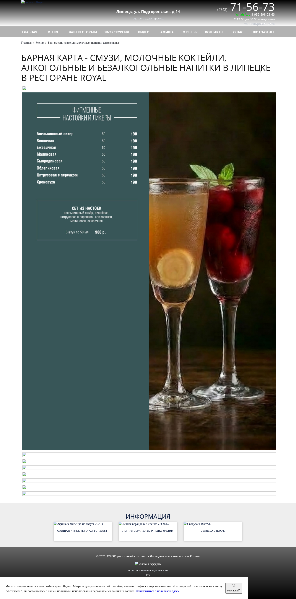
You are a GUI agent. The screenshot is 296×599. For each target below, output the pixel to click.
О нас (238, 32)
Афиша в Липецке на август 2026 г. (83, 531)
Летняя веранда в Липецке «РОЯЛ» (148, 531)
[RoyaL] (50, 2)
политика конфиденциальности (148, 570)
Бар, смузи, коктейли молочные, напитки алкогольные (83, 42)
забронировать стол (259, 24)
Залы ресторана (82, 32)
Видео (144, 32)
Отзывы (190, 32)
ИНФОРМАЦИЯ (148, 516)
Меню (52, 32)
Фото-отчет (264, 32)
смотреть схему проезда (148, 18)
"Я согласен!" (234, 588)
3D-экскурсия (116, 32)
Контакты (214, 32)
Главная (29, 32)
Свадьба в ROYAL (213, 531)
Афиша (167, 32)
